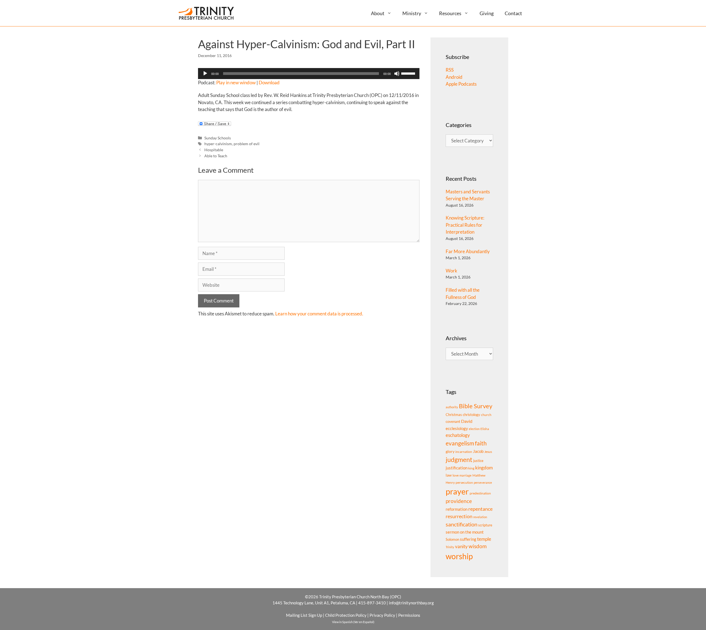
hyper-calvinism (218, 143)
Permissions (409, 615)
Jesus (488, 452)
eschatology (458, 435)
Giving (487, 13)
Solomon (452, 539)
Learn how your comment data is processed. (319, 314)
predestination (480, 493)
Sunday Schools (217, 138)
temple (484, 539)
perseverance (483, 482)
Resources (450, 13)
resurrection (459, 516)
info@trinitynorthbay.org (411, 602)
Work (451, 271)
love (456, 475)
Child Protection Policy (346, 615)
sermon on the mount (465, 531)
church (486, 415)
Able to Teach (215, 155)
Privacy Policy (382, 615)
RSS (450, 70)
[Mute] (397, 73)
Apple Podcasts (461, 84)
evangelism (460, 443)
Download (269, 82)
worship (459, 556)
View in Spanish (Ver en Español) (353, 622)
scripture (485, 525)
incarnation (463, 452)
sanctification (461, 524)
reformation (456, 509)
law (449, 475)
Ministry (411, 13)
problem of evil (247, 143)
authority (452, 407)
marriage (465, 475)
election (474, 429)
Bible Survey (475, 406)
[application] (309, 73)
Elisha (484, 429)
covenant (453, 421)
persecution (464, 482)
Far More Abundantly (468, 251)
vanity (461, 546)
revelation (480, 517)
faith (481, 443)
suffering (468, 539)
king (471, 468)
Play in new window (236, 82)
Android (454, 77)
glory (450, 451)
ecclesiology (457, 428)
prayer (457, 491)
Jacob (478, 451)
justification (456, 468)
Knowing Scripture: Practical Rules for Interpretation (465, 225)
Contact (513, 13)
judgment (459, 459)
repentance (480, 509)
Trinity (450, 547)
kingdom (484, 468)
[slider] (409, 73)
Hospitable (213, 149)
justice (478, 460)
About (377, 13)
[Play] (205, 73)
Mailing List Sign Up (304, 615)
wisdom (478, 546)
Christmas (454, 414)
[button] (391, 13)
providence (459, 501)
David (466, 421)
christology (471, 414)
